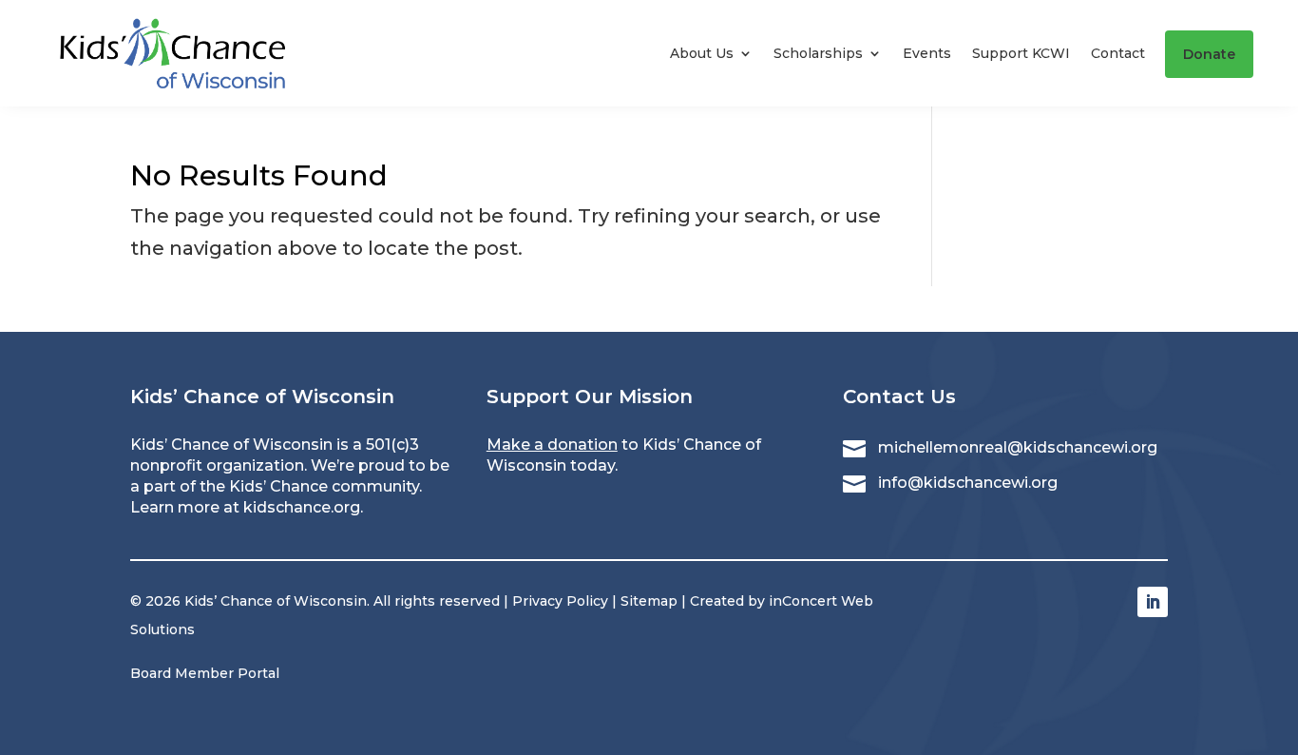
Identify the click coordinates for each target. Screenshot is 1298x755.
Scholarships (818, 53)
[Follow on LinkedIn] (1152, 602)
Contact (1118, 53)
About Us (702, 53)
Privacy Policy (560, 601)
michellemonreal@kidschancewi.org (1017, 447)
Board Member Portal (204, 673)
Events (927, 53)
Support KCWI (1021, 53)
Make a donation (552, 445)
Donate (1209, 54)
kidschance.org (301, 507)
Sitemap (649, 601)
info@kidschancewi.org (968, 483)
